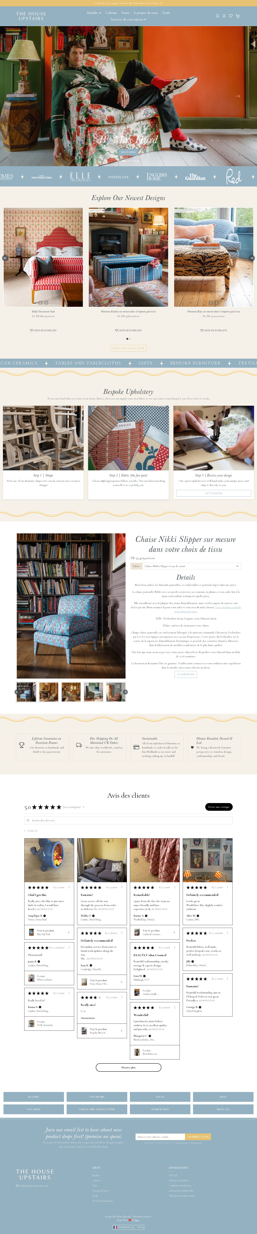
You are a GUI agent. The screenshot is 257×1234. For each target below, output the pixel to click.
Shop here (128, 158)
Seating (34, 1101)
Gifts (76, 367)
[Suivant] (46, 307)
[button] (217, 16)
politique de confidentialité (181, 1195)
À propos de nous (145, 13)
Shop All (223, 1114)
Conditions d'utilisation (180, 1190)
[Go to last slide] (5, 263)
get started (214, 498)
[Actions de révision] (69, 891)
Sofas (160, 1101)
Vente (125, 13)
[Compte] (224, 16)
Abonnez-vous (198, 1141)
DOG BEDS (222, 367)
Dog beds (33, 1114)
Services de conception (102, 1205)
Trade (166, 13)
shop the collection (128, 353)
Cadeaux (111, 13)
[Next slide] (252, 263)
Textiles (180, 367)
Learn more (186, 679)
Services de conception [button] (127, 19)
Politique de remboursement (182, 1200)
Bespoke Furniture (126, 367)
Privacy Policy (197, 1147)
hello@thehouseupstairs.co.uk (34, 1190)
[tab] (127, 343)
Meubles (96, 1180)
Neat (137, 1224)
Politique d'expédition (179, 1185)
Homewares (160, 1114)
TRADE (173, 1180)
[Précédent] (40, 307)
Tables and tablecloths (97, 1114)
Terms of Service (182, 1147)
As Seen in (171, 181)
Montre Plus (45, 913)
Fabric (136, 571)
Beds (223, 1101)
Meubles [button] (92, 13)
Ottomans (96, 1101)
